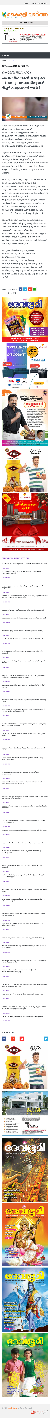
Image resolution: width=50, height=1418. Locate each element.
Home (4, 61)
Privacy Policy (42, 3)
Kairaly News (12, 1408)
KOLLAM (11, 61)
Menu (6, 55)
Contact (33, 3)
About (26, 3)
